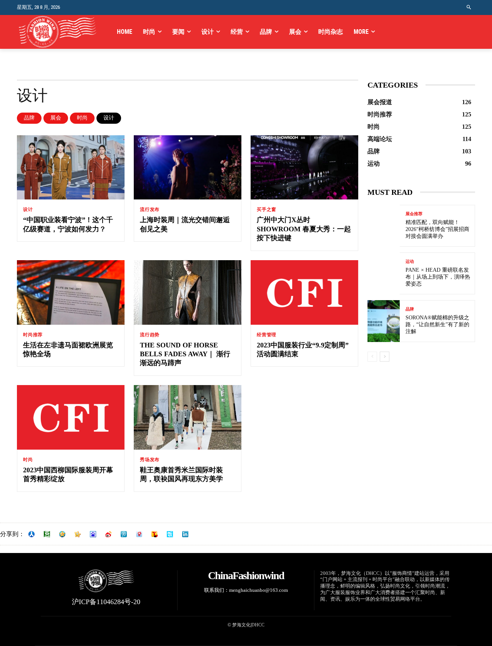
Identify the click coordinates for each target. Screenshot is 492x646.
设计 (108, 118)
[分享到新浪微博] (108, 534)
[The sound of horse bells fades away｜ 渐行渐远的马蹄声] (187, 292)
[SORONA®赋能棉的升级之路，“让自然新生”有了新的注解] (383, 321)
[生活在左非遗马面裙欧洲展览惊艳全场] (71, 292)
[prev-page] (372, 357)
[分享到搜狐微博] (154, 534)
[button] (469, 7)
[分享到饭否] (170, 534)
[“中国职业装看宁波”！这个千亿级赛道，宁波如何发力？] (71, 167)
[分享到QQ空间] (62, 534)
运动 (410, 261)
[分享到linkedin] (185, 534)
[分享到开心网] (78, 534)
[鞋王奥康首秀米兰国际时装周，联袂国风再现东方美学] (187, 417)
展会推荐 (414, 214)
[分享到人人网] (31, 534)
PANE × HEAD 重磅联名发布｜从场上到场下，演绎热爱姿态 (438, 277)
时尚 (82, 118)
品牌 (29, 118)
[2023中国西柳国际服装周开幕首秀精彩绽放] (71, 417)
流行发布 (150, 209)
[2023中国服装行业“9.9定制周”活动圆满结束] (304, 292)
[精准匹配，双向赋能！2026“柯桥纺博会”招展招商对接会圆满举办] (383, 226)
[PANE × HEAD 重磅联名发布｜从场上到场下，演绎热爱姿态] (383, 273)
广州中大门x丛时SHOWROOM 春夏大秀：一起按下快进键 (304, 229)
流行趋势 (150, 334)
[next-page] (384, 357)
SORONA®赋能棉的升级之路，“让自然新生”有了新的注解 (437, 324)
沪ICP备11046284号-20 (106, 602)
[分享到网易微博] (139, 534)
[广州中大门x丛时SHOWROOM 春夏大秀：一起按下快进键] (304, 167)
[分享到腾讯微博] (124, 534)
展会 (55, 118)
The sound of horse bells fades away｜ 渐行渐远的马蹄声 (185, 354)
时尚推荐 (33, 334)
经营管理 (266, 334)
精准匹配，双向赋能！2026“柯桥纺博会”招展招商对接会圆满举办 (437, 229)
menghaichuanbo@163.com (258, 590)
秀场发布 (150, 459)
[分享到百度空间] (93, 534)
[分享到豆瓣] (47, 534)
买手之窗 (266, 209)
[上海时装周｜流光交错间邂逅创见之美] (187, 167)
